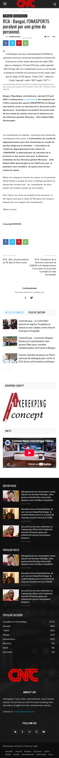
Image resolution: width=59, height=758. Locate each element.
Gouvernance (26, 11)
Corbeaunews (14, 36)
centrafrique (29, 99)
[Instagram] (36, 732)
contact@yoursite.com (24, 711)
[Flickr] (29, 732)
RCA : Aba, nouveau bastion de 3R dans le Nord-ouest (16, 261)
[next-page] (9, 369)
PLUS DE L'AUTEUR (36, 312)
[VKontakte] (43, 732)
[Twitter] (12, 43)
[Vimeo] (32, 298)
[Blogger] (15, 732)
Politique (14, 11)
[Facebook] (6, 43)
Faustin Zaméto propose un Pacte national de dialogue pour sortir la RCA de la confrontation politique (37, 358)
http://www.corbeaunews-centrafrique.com (29, 292)
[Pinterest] (19, 43)
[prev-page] (4, 369)
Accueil (6, 11)
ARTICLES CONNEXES (14, 312)
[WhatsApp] (25, 43)
